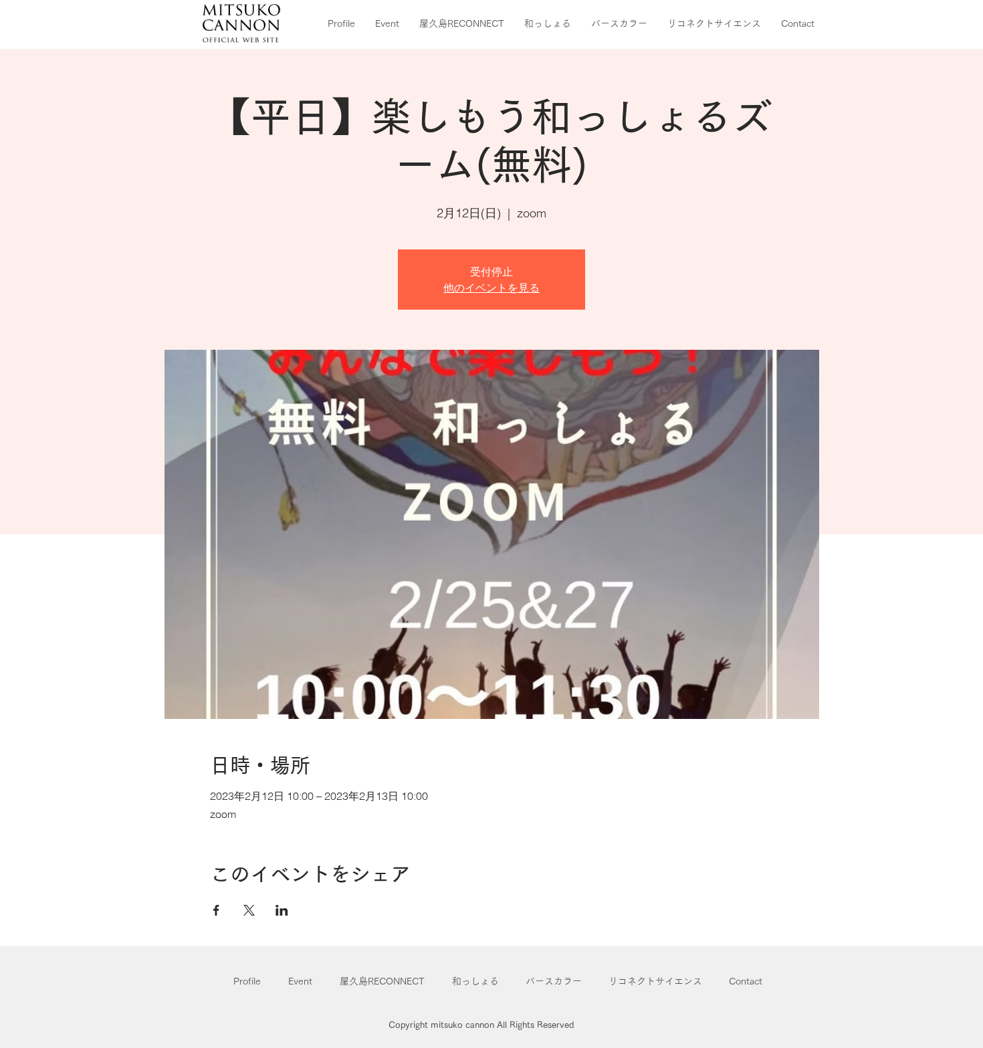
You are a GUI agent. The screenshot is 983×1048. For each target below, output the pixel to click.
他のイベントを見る (491, 287)
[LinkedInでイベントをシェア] (282, 910)
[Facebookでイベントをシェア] (216, 910)
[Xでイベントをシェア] (249, 910)
